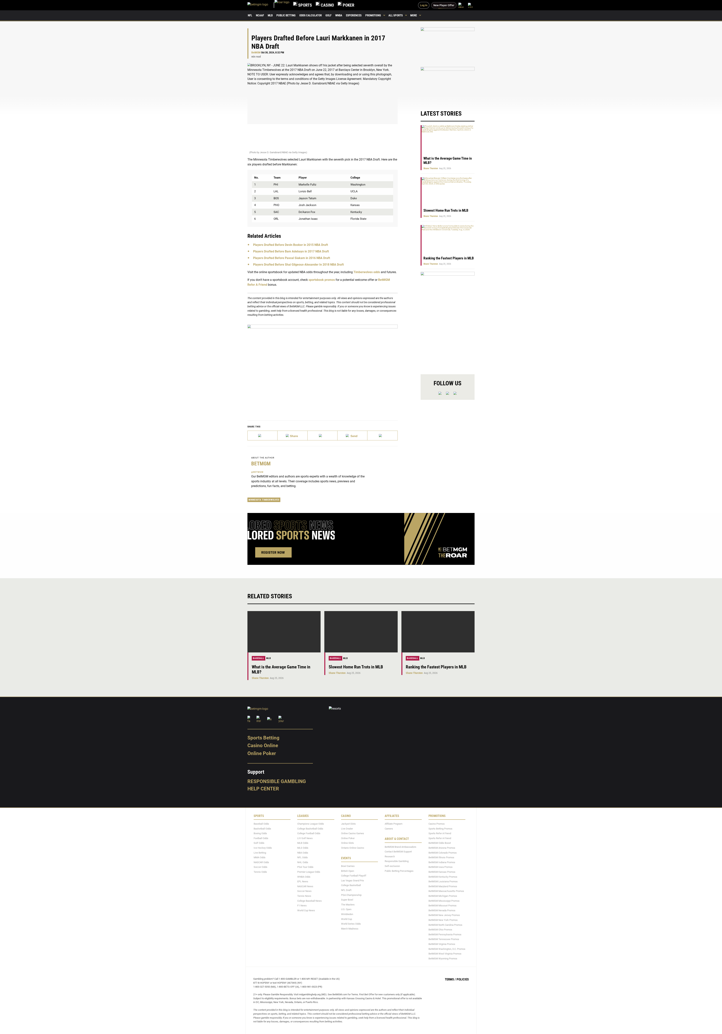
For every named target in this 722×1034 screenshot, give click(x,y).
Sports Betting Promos (440, 828)
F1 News (302, 905)
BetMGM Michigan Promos (442, 896)
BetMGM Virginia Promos (441, 944)
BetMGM (256, 52)
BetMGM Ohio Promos (440, 929)
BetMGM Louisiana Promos (443, 881)
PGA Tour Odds (305, 867)
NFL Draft (346, 890)
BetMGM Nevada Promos (441, 910)
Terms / (450, 979)
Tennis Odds (260, 872)
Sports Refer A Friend (439, 833)
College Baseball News (309, 900)
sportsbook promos (322, 280)
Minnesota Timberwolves (264, 499)
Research (390, 856)
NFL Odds (302, 857)
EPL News (302, 881)
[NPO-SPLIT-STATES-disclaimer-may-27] (322, 366)
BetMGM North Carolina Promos (445, 924)
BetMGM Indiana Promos (441, 862)
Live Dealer (347, 828)
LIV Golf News (305, 838)
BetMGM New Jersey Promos (444, 915)
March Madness (349, 928)
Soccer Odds (260, 867)
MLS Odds (302, 848)
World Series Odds (351, 924)
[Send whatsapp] (352, 435)
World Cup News (306, 910)
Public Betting (286, 15)
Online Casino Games (352, 833)
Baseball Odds (261, 824)
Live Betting (260, 852)
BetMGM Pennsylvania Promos (444, 934)
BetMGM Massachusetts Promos (446, 891)
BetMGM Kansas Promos (441, 872)
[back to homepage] (282, 5)
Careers (389, 828)
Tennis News (304, 896)
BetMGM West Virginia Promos (444, 953)
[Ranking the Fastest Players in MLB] (438, 631)
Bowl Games (348, 866)
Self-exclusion (392, 866)
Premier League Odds (308, 872)
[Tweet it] (263, 435)
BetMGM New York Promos (443, 920)
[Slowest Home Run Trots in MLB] (360, 631)
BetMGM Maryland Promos (442, 886)
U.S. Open (346, 909)
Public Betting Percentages (399, 871)
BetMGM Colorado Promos (442, 852)
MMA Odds (259, 857)
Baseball (258, 658)
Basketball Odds (262, 828)
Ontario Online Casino (352, 848)
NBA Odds (302, 852)
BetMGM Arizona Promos (441, 848)
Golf (328, 15)
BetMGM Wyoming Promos (442, 958)
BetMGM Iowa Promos (440, 867)
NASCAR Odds (261, 862)
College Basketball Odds (310, 828)
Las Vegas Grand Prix (352, 880)
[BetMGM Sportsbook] (261, 5)
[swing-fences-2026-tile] (448, 45)
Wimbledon (347, 914)
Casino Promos (436, 824)
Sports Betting (263, 738)
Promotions (373, 15)
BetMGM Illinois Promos (441, 857)
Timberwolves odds (366, 272)
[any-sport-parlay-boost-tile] (448, 84)
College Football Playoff (353, 875)
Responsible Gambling (276, 781)
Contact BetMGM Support (398, 851)
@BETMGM (257, 472)
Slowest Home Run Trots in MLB (445, 210)
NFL (250, 15)
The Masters (348, 904)
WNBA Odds (303, 876)
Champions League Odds (310, 824)
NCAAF (260, 15)
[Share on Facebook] (292, 435)
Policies (463, 979)
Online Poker (261, 753)
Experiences (354, 15)
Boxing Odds (260, 833)
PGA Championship (351, 895)
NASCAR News (305, 886)
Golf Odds (259, 843)
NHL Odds (302, 862)
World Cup (346, 919)
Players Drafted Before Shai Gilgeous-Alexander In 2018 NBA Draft (298, 264)
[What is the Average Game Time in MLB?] (284, 631)
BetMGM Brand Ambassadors (400, 846)
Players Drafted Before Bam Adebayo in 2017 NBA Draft (291, 251)
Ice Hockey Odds (263, 848)
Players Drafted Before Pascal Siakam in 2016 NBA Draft (291, 258)
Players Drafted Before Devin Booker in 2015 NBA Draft (290, 245)
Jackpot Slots (348, 824)
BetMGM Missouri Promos (442, 905)
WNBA (338, 15)
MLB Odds (302, 843)
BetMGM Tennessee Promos (443, 939)
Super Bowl (347, 899)
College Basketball (351, 885)
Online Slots (347, 843)
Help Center (263, 788)
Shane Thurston (430, 168)
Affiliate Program (393, 824)
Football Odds (261, 838)
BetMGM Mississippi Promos (444, 900)
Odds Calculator (310, 15)
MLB (270, 15)
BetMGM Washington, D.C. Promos (446, 949)
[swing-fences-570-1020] (448, 320)
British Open (347, 871)
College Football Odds (308, 833)
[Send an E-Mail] (322, 435)
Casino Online (262, 745)
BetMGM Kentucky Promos (442, 876)
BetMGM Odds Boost (439, 843)
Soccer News (304, 891)
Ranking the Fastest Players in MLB (448, 258)
